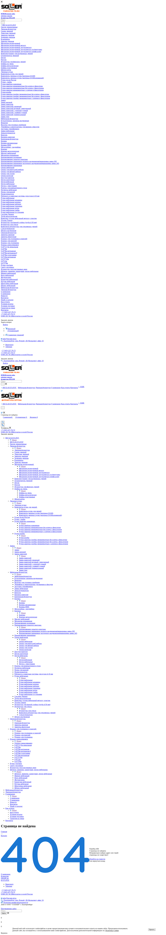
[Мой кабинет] (2, 411)
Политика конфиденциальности (15, 902)
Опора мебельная (25, 641)
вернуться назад (99, 861)
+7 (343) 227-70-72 (8, 312)
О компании (14, 798)
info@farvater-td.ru (9, 339)
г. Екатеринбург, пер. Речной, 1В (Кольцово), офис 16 (23, 341)
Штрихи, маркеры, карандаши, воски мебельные (33, 774)
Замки (16, 550)
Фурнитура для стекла (27, 711)
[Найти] (3, 22)
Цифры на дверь (25, 493)
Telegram (8, 347)
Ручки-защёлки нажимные (29, 525)
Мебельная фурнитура (23, 576)
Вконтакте (9, 345)
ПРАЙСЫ (5, 878)
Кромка (22, 603)
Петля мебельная (25, 660)
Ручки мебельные (26, 680)
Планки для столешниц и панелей (27, 733)
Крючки (22, 615)
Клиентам (5, 876)
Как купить (14, 812)
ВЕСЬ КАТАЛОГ (16, 442)
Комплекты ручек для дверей (30, 511)
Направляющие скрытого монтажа (32, 629)
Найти (4, 913)
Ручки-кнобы (24, 538)
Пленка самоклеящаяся (23, 743)
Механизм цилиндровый (28, 468)
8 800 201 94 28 (17, 316)
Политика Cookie (112, 930)
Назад (14, 440)
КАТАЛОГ (5, 880)
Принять (152, 929)
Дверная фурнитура (22, 450)
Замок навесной (25, 558)
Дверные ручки (20, 505)
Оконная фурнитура (22, 723)
